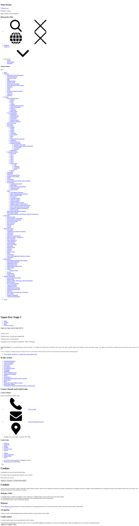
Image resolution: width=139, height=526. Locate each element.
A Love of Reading (12, 112)
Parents (6, 446)
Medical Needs (11, 247)
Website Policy (7, 456)
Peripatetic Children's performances (19, 208)
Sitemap (6, 453)
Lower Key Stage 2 (15, 198)
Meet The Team (11, 217)
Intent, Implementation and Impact (19, 194)
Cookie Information (9, 454)
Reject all (3, 480)
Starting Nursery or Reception (14, 218)
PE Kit (15, 169)
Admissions (10, 246)
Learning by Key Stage (19, 144)
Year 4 (12, 159)
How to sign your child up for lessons (19, 207)
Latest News (10, 233)
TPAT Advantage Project (13, 175)
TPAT (8, 89)
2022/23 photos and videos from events (20, 205)
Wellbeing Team (11, 81)
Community (17, 166)
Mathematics (13, 150)
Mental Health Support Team (14, 266)
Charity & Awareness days (14, 235)
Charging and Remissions (13, 296)
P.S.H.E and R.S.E (15, 141)
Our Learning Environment (14, 220)
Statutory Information (9, 276)
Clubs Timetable (11, 241)
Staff (8, 79)
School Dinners (11, 243)
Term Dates (10, 234)
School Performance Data (13, 289)
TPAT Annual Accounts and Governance (17, 292)
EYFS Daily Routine (12, 221)
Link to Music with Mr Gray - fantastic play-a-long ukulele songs (20, 354)
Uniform (9, 250)
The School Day (11, 238)
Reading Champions (15, 121)
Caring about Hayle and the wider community (18, 180)
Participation (13, 185)
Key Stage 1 (13, 196)
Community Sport (14, 188)
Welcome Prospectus (12, 76)
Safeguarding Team (12, 264)
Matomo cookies (9, 506)
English (12, 170)
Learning (6, 97)
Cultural (12, 104)
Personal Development (13, 98)
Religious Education (15, 143)
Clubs (15, 165)
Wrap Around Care (12, 240)
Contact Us (7, 46)
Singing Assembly (15, 201)
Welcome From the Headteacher (15, 75)
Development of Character (17, 105)
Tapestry (9, 225)
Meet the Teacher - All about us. (15, 237)
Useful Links (10, 254)
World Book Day (14, 115)
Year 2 (12, 156)
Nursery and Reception (16, 195)
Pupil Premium (11, 282)
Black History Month (12, 212)
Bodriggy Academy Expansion (15, 91)
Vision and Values (11, 78)
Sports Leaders (14, 189)
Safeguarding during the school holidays (17, 260)
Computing (13, 140)
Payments (9, 248)
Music (11, 136)
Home (5, 72)
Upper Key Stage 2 (15, 199)
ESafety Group (14, 270)
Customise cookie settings (20, 480)
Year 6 (12, 162)
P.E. (11, 137)
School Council (11, 82)
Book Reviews (14, 117)
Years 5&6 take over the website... (15, 85)
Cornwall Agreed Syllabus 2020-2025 (23, 146)
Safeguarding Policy (12, 263)
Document (16, 149)
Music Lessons (11, 251)
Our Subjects (10, 126)
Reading (12, 127)
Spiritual (12, 99)
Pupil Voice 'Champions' (13, 84)
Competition (17, 167)
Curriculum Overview (12, 152)
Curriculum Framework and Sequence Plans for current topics (22, 214)
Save (15, 524)
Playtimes (9, 95)
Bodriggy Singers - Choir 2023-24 (19, 204)
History (12, 131)
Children (6, 447)
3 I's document (17, 147)
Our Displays (10, 179)
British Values (13, 111)
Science (12, 130)
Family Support (11, 275)
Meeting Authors (14, 120)
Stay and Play (10, 224)
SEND (9, 178)
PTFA (8, 88)
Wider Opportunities (15, 107)
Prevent (9, 272)
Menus (9, 60)
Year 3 (12, 157)
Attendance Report (12, 286)
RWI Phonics (13, 114)
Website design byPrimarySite (12, 461)
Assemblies (10, 173)
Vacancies (9, 92)
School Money (11, 62)
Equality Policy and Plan (13, 288)
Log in (5, 299)
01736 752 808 (32, 409)
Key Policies (10, 293)
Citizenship (13, 110)
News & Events (8, 449)
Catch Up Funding (12, 285)
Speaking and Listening (13, 176)
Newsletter (10, 63)
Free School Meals (12, 244)
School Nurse (10, 273)
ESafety (9, 269)
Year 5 (12, 160)
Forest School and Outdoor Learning (16, 211)
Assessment (10, 172)
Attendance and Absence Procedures (16, 231)
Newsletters (10, 230)
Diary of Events (14, 209)
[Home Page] (5, 8)
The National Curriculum (16, 192)
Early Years (13, 153)
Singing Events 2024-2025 (17, 202)
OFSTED (9, 290)
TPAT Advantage (11, 123)
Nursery (9, 227)
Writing (12, 128)
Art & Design (13, 134)
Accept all (9, 480)
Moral (11, 101)
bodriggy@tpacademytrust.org (36, 421)
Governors (9, 86)
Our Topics (10, 124)
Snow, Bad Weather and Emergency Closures (18, 256)
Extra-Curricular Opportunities (18, 186)
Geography (13, 133)
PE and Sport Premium (13, 283)
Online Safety (10, 267)
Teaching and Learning (16, 183)
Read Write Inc (11, 222)
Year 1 (12, 154)
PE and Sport (13, 163)
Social (11, 102)
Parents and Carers (8, 228)
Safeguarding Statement (13, 262)
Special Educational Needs (14, 277)
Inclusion (12, 108)
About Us (6, 73)
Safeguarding (7, 259)
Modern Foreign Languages (17, 139)
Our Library (13, 118)
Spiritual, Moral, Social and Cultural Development (20, 280)
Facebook (6, 45)
